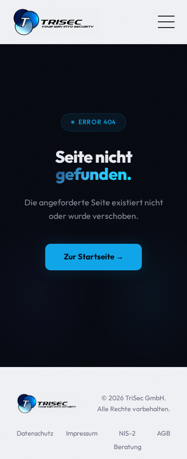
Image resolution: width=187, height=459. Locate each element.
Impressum (82, 433)
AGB (163, 433)
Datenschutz (35, 433)
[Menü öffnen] (166, 22)
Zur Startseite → (94, 256)
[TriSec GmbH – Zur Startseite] (56, 21)
